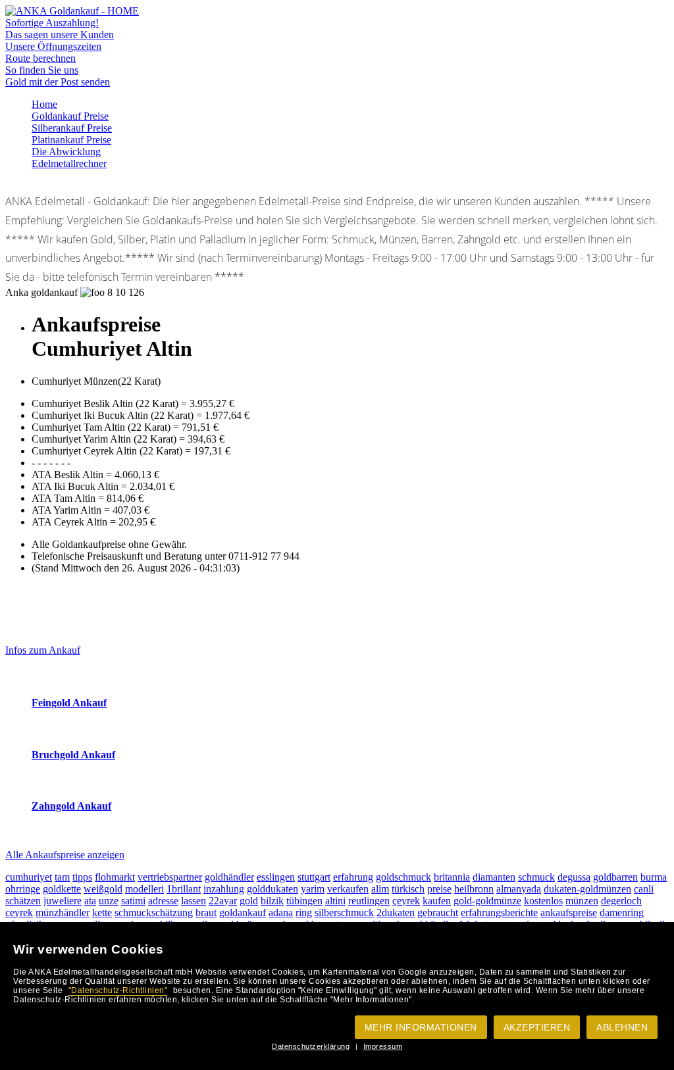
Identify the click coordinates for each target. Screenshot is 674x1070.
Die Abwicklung (66, 151)
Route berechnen (40, 58)
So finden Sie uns (41, 70)
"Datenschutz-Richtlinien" (118, 990)
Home (44, 104)
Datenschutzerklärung (311, 1046)
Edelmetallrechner (69, 163)
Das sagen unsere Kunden (59, 34)
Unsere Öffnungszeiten (53, 46)
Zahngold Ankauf (71, 806)
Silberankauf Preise (72, 128)
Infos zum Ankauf (42, 650)
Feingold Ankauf (69, 702)
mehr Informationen (421, 1027)
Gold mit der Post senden (57, 81)
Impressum (383, 1046)
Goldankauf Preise (70, 116)
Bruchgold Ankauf (73, 754)
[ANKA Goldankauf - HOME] (72, 10)
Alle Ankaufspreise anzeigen (64, 854)
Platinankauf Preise (71, 139)
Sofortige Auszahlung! (52, 22)
